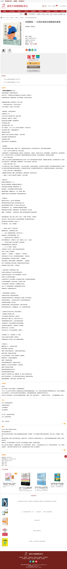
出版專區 (48, 11)
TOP (66, 456)
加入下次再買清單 (33, 70)
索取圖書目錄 (21, 1)
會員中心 (50, 6)
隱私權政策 (30, 557)
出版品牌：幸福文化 (30, 26)
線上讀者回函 (63, 6)
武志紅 (30, 36)
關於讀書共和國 (8, 1)
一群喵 (51, 14)
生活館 (19, 11)
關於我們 (21, 557)
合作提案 (28, 558)
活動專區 (63, 11)
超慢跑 (47, 14)
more (63, 423)
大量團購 (15, 1)
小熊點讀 (43, 14)
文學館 (4, 11)
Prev (3, 482)
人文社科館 (11, 11)
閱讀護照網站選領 (33, 66)
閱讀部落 (33, 11)
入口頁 (2, 1)
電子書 (55, 11)
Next (64, 482)
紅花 (64, 14)
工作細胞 (55, 14)
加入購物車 (34, 63)
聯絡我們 (38, 558)
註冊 (43, 6)
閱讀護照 (41, 11)
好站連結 (43, 558)
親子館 (26, 11)
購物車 (53, 6)
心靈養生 (11, 17)
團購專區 (40, 557)
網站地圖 (36, 557)
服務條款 (26, 557)
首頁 (3, 17)
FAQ (59, 6)
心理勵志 (16, 17)
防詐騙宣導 (45, 557)
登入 (46, 6)
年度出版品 (33, 558)
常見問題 (24, 558)
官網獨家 (39, 14)
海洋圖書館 (60, 14)
